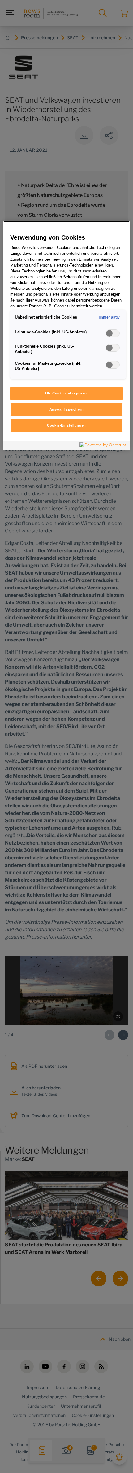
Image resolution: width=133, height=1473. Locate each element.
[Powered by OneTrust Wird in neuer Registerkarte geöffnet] (103, 446)
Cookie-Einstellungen (66, 425)
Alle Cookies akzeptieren (66, 393)
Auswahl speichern (66, 409)
